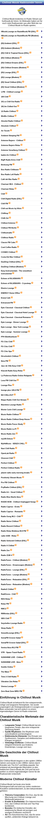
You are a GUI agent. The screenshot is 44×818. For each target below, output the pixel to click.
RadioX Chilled (7, 589)
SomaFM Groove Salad (11, 638)
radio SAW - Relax (8, 536)
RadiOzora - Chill (8, 594)
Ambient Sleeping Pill (10, 136)
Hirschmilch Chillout (9, 356)
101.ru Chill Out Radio (10, 102)
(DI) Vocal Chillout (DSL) (11, 82)
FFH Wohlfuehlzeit (9, 337)
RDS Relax (5, 599)
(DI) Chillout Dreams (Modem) (13, 68)
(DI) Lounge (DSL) (8, 72)
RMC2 (3, 609)
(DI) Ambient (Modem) (10, 48)
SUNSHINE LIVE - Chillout (12, 657)
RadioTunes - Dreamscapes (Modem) (16, 565)
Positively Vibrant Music (11, 477)
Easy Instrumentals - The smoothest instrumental (16, 272)
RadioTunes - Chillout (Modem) (14, 560)
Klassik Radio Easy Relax (12, 371)
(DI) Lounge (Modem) (10, 77)
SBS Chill (5, 618)
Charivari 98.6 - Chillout (11, 184)
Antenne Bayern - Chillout (12, 140)
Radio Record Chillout (10, 526)
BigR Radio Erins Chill (10, 160)
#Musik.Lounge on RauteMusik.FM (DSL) (18, 31)
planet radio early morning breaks (15, 473)
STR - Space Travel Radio (12, 652)
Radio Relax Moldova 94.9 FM (13, 531)
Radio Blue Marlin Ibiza (11, 497)
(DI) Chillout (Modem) (10, 58)
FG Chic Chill (6, 342)
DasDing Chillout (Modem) (12, 267)
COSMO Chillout (8, 252)
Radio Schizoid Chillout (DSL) (14, 541)
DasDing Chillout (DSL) (11, 262)
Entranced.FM (7, 303)
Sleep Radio (6, 628)
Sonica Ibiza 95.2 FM (9, 647)
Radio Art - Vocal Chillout (11, 492)
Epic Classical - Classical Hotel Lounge (17, 312)
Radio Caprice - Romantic (12, 511)
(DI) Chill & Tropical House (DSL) (15, 53)
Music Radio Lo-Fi (8, 429)
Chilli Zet (5, 218)
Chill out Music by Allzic (11, 208)
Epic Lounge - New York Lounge (14, 327)
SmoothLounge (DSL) (10, 633)
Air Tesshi (5, 131)
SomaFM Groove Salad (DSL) (13, 643)
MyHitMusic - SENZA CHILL (13, 444)
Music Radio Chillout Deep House (15, 419)
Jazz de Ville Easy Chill (11, 366)
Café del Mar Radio (9, 179)
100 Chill (4, 97)
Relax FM (5, 604)
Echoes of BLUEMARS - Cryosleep (16, 283)
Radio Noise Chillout (10, 521)
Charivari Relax (7, 189)
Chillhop (4, 213)
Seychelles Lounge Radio (12, 623)
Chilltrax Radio (7, 237)
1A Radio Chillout (8, 111)
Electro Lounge (7, 288)
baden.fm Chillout (8, 155)
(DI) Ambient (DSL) (9, 43)
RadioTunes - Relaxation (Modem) (15, 584)
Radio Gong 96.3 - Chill (11, 516)
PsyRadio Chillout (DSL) (11, 487)
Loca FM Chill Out (8, 380)
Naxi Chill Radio (8, 448)
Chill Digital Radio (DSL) (11, 199)
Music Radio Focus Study (12, 424)
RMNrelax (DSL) (8, 613)
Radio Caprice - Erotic (10, 507)
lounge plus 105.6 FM (10, 390)
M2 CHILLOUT (7, 395)
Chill (3, 194)
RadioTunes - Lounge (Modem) (14, 575)
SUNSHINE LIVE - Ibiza (11, 662)
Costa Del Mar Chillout (10, 257)
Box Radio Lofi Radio (10, 174)
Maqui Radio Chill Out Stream (13, 400)
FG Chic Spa (6, 351)
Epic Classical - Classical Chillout (15, 308)
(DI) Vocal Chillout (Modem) (12, 87)
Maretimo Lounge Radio (11, 405)
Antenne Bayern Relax (10, 145)
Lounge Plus (6, 385)
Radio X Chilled (7, 545)
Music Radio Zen (8, 434)
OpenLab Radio (7, 453)
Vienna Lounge (7, 686)
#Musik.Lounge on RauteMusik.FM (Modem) (20, 36)
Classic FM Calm (8, 242)
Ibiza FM (4, 361)
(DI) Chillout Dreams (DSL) (12, 63)
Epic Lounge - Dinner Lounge (13, 322)
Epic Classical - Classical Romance (16, 317)
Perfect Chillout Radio (10, 468)
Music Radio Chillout (10, 414)
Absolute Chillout (8, 126)
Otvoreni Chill (7, 458)
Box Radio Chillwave (10, 170)
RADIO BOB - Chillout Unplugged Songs (18, 502)
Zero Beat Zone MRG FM (11, 691)
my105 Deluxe (7, 439)
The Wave (5, 672)
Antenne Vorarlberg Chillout (13, 150)
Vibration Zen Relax (9, 681)
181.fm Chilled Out (9, 106)
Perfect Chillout (7, 463)
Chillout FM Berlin (8, 228)
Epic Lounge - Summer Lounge (14, 332)
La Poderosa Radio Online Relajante (16, 376)
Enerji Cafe (5, 298)
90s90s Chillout (7, 116)
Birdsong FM (6, 165)
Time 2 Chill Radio (8, 677)
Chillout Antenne (8, 223)
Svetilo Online (7, 667)
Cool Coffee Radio (9, 247)
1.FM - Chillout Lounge (10, 92)
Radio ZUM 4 (6, 555)
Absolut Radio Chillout (10, 121)
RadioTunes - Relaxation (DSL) (14, 579)
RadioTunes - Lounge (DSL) (13, 570)
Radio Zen (5, 550)
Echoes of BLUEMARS (11, 278)
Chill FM (4, 203)
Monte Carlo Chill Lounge (12, 410)
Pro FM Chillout (7, 482)
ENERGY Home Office (10, 293)
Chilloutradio (6, 233)
